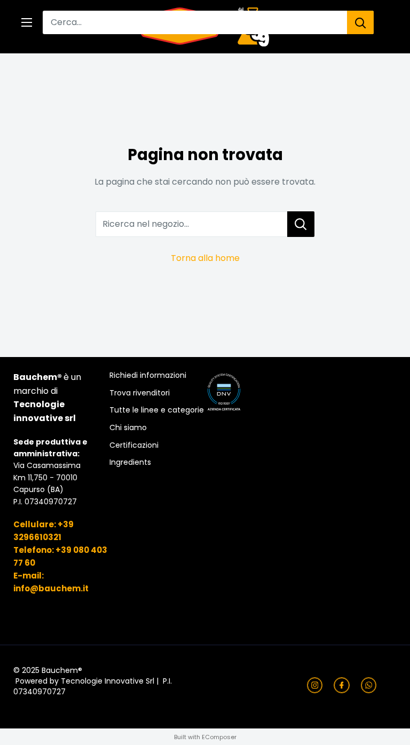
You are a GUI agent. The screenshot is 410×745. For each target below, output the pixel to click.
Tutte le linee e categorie (156, 410)
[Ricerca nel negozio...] (300, 224)
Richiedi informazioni (147, 375)
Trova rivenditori (139, 393)
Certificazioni (134, 445)
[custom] (315, 685)
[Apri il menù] (26, 22)
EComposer (219, 737)
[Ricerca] (360, 22)
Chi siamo (128, 428)
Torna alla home (205, 258)
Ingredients (130, 462)
